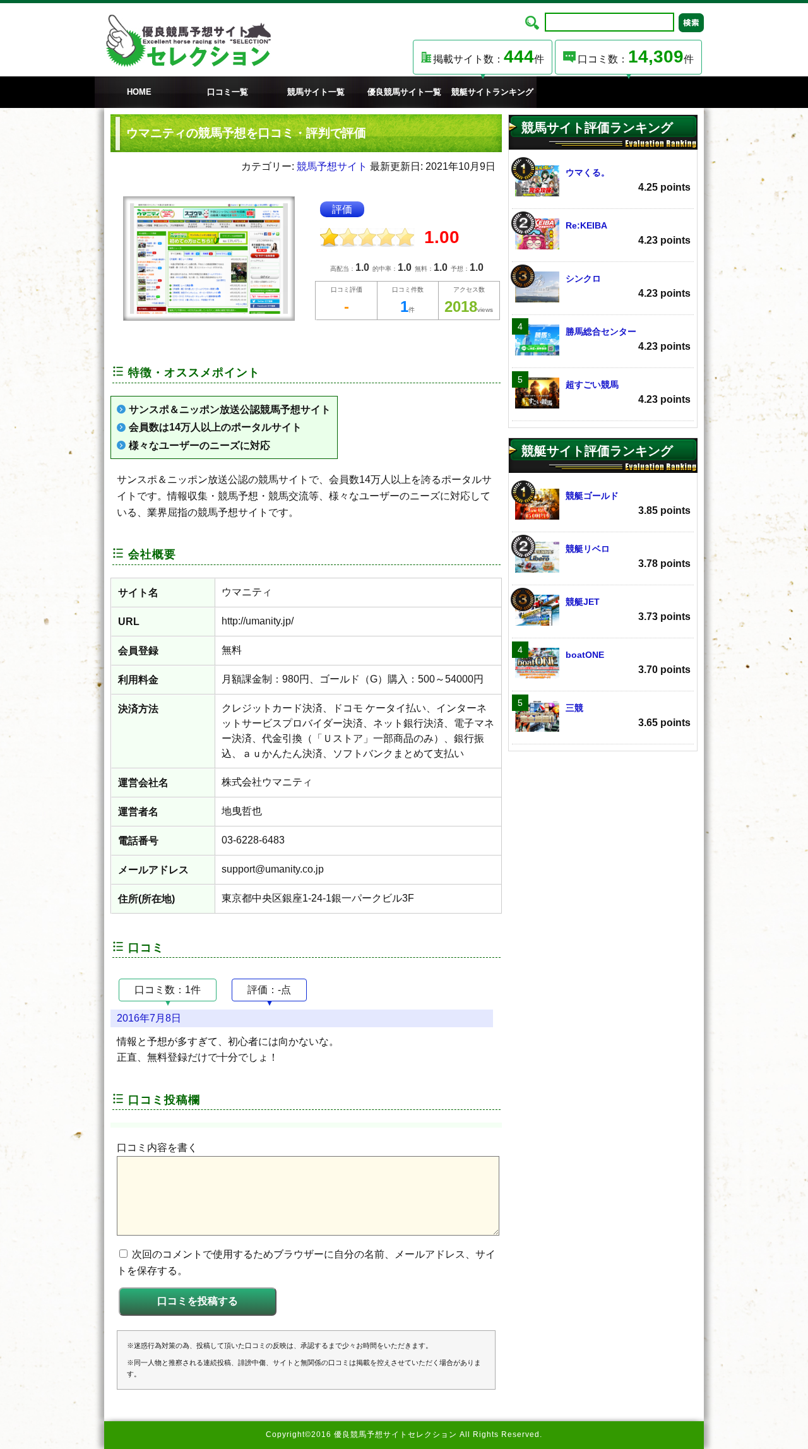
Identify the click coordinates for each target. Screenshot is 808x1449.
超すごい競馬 (628, 392)
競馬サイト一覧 (316, 92)
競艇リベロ (628, 556)
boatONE (628, 662)
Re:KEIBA (628, 233)
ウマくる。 (628, 180)
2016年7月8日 (149, 1018)
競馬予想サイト (332, 166)
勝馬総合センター (628, 339)
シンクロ (628, 286)
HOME (139, 92)
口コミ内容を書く (157, 1147)
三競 (628, 715)
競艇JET (628, 609)
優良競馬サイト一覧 (404, 92)
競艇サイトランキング (492, 92)
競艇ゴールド (628, 503)
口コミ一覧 (227, 92)
